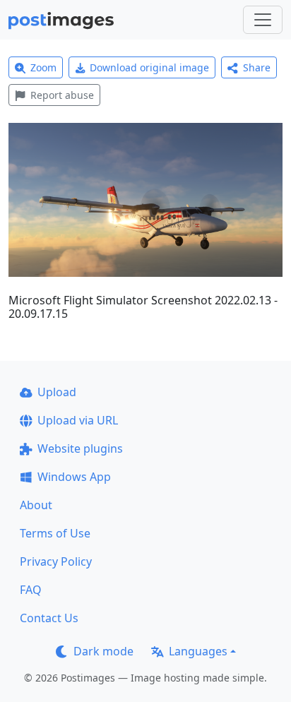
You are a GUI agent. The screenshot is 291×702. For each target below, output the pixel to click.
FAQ (31, 589)
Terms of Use (55, 533)
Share (257, 67)
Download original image (149, 67)
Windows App (74, 476)
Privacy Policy (56, 561)
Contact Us (49, 618)
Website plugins (80, 448)
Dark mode (103, 651)
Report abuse (62, 95)
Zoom (43, 67)
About (36, 505)
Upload (56, 392)
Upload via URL (77, 420)
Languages (198, 651)
